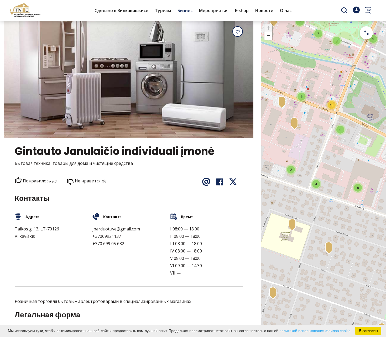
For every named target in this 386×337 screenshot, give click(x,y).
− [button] (268, 36)
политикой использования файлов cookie (315, 331)
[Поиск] (345, 10)
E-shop (242, 10)
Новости (264, 10)
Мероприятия (213, 10)
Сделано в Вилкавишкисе (121, 10)
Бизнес (185, 10)
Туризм (163, 10)
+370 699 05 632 (108, 243)
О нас (285, 10)
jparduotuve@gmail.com (116, 229)
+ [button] (268, 28)
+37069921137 (106, 236)
